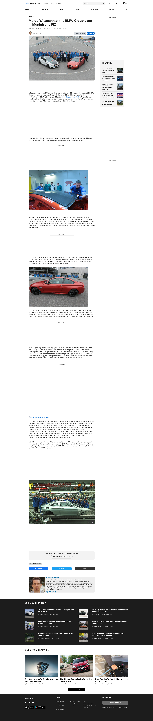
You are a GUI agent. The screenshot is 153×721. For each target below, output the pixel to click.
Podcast (111, 9)
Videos (78, 9)
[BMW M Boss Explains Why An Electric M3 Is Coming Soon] (83, 621)
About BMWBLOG (60, 701)
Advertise (46, 3)
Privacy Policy (73, 705)
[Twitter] (113, 3)
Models (27, 9)
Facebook (39, 568)
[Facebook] (109, 3)
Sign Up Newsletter (88, 703)
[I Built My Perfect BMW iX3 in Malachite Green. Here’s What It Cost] (83, 609)
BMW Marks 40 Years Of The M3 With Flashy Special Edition (108, 78)
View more (76, 689)
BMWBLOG (31, 28)
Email (85, 568)
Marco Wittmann (37, 563)
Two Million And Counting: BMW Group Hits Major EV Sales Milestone (108, 634)
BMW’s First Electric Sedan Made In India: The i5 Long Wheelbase (108, 95)
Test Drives (45, 9)
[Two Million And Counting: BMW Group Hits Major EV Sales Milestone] (83, 633)
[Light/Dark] (124, 3)
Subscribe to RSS (60, 705)
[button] (92, 522)
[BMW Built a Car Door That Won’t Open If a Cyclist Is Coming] (29, 621)
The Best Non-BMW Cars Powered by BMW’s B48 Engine (41, 680)
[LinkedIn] (56, 592)
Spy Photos (94, 9)
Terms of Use (73, 703)
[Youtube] (116, 3)
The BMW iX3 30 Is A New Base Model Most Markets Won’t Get (108, 103)
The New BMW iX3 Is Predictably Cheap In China (108, 70)
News (61, 9)
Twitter (62, 568)
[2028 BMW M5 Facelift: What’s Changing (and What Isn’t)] (29, 609)
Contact (52, 3)
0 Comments (90, 33)
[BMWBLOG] (38, 698)
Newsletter (58, 3)
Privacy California (60, 709)
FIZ (30, 563)
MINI (127, 9)
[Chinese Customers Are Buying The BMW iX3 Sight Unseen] (29, 633)
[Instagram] (120, 3)
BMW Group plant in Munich (71, 97)
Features (31, 16)
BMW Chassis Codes (75, 701)
